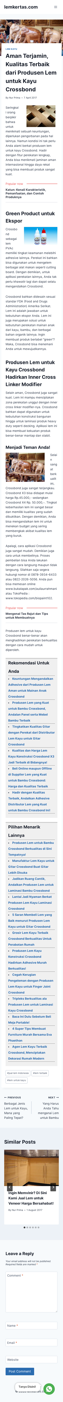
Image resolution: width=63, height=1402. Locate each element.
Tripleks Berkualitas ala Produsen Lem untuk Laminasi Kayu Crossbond (30, 1004)
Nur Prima (14, 97)
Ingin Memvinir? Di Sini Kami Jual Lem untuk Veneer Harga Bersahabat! (31, 1198)
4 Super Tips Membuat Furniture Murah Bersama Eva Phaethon (30, 1034)
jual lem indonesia (18, 1073)
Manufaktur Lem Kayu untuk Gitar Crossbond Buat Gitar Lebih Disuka (31, 866)
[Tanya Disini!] (48, 1388)
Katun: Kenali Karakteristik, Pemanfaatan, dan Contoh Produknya (26, 193)
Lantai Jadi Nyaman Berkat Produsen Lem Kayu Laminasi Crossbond (30, 902)
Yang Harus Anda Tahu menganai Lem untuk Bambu (48, 1108)
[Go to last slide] (10, 1187)
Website (13, 1359)
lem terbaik (40, 1073)
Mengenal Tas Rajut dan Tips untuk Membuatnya (27, 615)
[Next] (53, 1187)
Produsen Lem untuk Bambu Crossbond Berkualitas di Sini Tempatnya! (31, 848)
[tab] (24, 1227)
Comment (15, 1275)
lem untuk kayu (16, 1080)
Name (12, 1325)
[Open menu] (55, 7)
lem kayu (11, 49)
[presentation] (31, 1168)
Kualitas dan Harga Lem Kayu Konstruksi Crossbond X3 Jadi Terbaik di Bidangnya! (31, 756)
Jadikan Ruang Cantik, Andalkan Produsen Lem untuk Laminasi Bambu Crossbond (31, 884)
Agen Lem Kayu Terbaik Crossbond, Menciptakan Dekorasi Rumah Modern (27, 1052)
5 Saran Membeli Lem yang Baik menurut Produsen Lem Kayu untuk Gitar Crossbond (30, 920)
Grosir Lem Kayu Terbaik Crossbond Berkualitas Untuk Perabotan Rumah (30, 938)
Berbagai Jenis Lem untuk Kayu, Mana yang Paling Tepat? (16, 1108)
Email (12, 1342)
